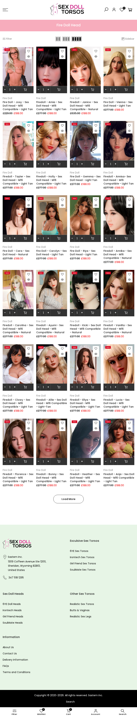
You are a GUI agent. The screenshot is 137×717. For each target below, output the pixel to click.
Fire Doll (7, 98)
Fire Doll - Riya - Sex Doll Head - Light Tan (83, 252)
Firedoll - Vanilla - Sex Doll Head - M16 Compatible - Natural (117, 328)
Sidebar (129, 39)
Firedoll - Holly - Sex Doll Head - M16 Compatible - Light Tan (51, 180)
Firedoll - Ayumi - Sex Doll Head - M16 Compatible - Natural (50, 328)
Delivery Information (15, 659)
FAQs (6, 666)
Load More (68, 499)
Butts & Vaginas (80, 610)
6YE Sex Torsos (79, 551)
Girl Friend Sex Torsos (83, 563)
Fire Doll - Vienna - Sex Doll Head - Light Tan (118, 103)
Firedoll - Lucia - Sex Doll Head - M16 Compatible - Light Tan (118, 403)
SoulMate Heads (13, 622)
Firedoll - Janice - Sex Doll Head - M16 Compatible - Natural (84, 105)
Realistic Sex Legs (80, 616)
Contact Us (10, 653)
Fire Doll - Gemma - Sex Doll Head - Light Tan (85, 178)
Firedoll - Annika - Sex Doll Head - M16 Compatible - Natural (117, 254)
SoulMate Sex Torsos (82, 569)
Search (70, 701)
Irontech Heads (12, 610)
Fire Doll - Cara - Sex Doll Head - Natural (16, 252)
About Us (8, 647)
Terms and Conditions (16, 672)
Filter (9, 39)
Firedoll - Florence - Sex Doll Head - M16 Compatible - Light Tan (18, 477)
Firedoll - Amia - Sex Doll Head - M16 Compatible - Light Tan (51, 105)
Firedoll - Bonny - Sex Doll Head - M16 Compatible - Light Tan (51, 477)
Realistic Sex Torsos (82, 604)
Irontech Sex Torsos (82, 557)
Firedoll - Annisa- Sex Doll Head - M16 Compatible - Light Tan (118, 180)
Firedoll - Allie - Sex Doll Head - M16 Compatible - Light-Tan (51, 403)
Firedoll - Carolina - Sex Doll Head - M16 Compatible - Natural (18, 328)
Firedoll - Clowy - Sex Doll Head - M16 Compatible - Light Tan (18, 403)
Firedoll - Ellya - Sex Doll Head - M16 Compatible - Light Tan (85, 403)
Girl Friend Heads (13, 616)
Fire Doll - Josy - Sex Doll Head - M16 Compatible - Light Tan (18, 105)
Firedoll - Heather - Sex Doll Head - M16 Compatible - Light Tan (85, 477)
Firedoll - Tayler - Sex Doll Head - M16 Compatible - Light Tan (18, 180)
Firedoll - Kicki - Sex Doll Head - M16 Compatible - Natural (85, 328)
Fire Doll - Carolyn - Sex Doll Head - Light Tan (51, 252)
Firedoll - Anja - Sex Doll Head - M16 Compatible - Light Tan (118, 477)
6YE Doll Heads (12, 604)
